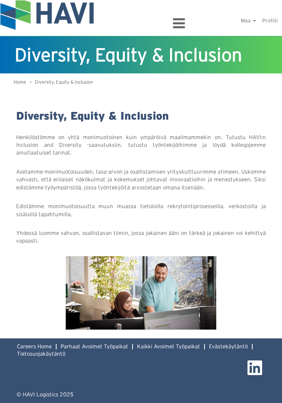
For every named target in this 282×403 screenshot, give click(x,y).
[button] (141, 23)
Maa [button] (246, 20)
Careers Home (34, 346)
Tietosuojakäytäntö (41, 354)
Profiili (270, 20)
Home (20, 82)
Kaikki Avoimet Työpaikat (168, 346)
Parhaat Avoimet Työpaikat (94, 346)
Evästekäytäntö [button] (228, 346)
